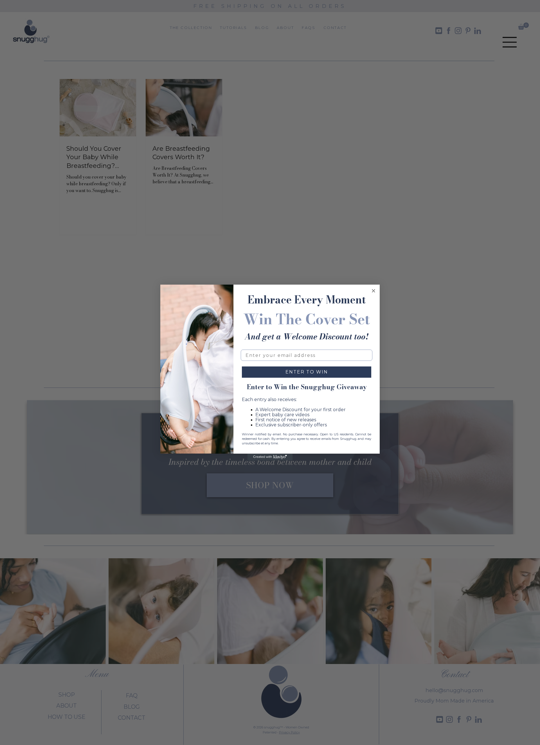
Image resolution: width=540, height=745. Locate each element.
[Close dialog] (373, 290)
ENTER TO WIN (306, 372)
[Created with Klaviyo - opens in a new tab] (270, 457)
